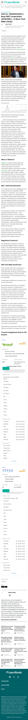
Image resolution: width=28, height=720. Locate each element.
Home (2, 6)
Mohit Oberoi (6, 632)
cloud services (21, 49)
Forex (3, 689)
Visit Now (6, 368)
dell (3, 586)
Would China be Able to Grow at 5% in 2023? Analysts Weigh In (7, 650)
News (3, 12)
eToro (3, 339)
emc (6, 586)
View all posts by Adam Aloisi (9, 619)
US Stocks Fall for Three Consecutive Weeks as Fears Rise (19, 639)
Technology (8, 12)
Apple (12, 58)
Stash (3, 467)
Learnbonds (5, 681)
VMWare (3, 163)
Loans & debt (5, 685)
